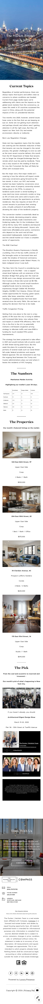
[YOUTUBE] (27, 973)
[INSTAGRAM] (16, 973)
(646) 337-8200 (11, 894)
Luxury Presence (27, 980)
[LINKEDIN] (22, 973)
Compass (32, 921)
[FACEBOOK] (11, 973)
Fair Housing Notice (21, 911)
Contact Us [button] (21, 863)
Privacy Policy (30, 990)
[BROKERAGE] (32, 973)
